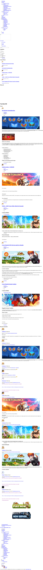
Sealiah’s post (5, 367)
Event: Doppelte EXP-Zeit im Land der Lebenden (10, 81)
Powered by (5, 527)
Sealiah (3, 74)
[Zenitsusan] (3, 341)
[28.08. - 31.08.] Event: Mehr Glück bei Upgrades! (10, 77)
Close (30, 569)
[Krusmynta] (3, 379)
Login (3, 32)
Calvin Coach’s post (6, 382)
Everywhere (2, 40)
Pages (3, 44)
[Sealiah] (3, 371)
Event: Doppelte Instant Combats (9, 284)
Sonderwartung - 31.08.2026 (7, 72)
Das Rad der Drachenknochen (7, 68)
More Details (27, 569)
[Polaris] (3, 473)
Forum (3, 43)
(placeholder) (5, 561)
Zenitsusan (3, 65)
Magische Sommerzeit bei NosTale (8, 63)
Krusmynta (4, 380)
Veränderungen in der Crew (16, 382)
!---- (6, 214)
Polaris (3, 474)
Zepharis (3, 489)
